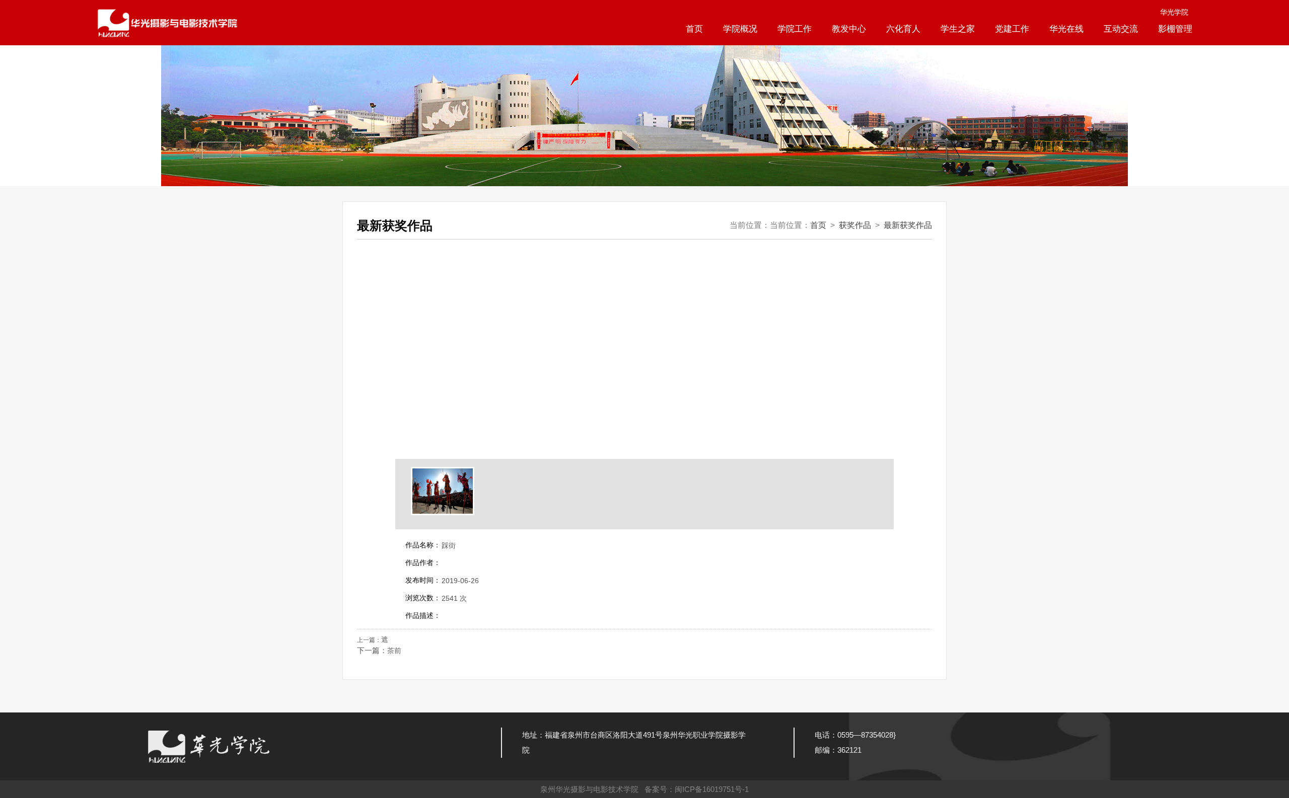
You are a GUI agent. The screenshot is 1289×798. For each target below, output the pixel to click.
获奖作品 (855, 225)
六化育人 (903, 29)
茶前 (394, 651)
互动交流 (1121, 29)
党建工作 (1012, 29)
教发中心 (849, 29)
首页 (694, 29)
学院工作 (794, 29)
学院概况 (740, 29)
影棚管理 (1175, 29)
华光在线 (1066, 29)
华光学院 (1174, 12)
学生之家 (958, 29)
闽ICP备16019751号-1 (712, 789)
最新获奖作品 (908, 225)
